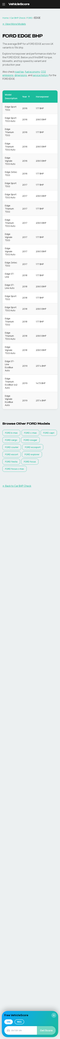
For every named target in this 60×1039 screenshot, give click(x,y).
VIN (8, 1022)
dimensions (20, 75)
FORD (29, 17)
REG (19, 1022)
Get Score (46, 1030)
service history (40, 75)
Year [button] (24, 96)
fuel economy (32, 71)
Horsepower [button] (42, 96)
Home (5, 17)
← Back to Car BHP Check (16, 486)
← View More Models (14, 24)
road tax (19, 71)
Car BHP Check (17, 17)
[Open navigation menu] (4, 4)
